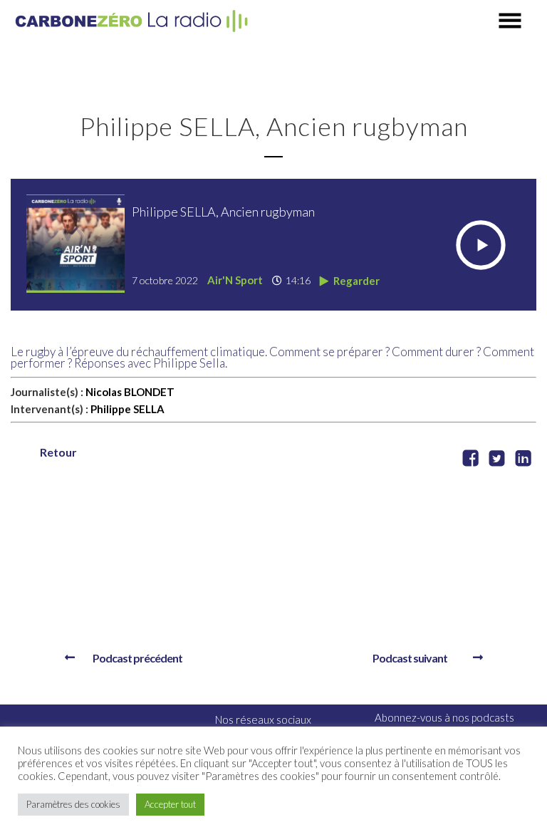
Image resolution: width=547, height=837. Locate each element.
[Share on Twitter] (497, 460)
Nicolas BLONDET (129, 391)
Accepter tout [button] (170, 804)
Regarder (355, 280)
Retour (58, 452)
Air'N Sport (235, 280)
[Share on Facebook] (470, 460)
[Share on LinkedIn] (523, 460)
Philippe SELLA (127, 408)
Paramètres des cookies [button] (73, 804)
